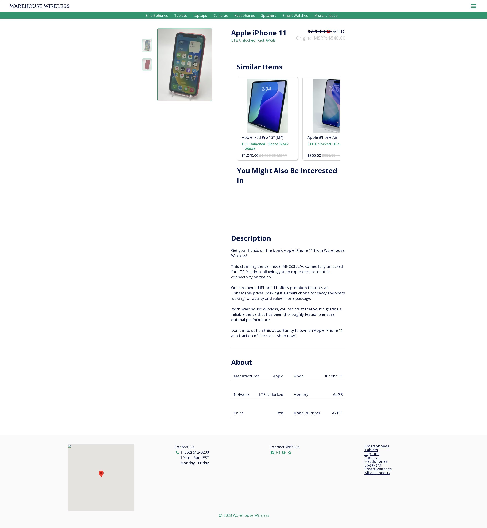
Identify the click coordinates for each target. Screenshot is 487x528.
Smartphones (157, 15)
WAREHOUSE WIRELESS (40, 6)
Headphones (244, 15)
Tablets (180, 15)
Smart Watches (295, 15)
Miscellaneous (325, 15)
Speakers (268, 15)
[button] (101, 474)
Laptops (200, 15)
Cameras (220, 15)
